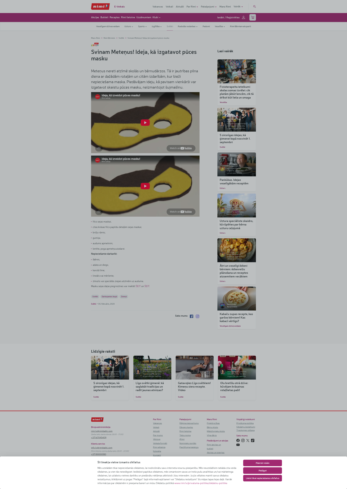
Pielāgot (263, 470)
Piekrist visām (262, 462)
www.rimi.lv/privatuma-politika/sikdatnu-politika (200, 483)
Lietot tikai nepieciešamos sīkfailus (262, 478)
